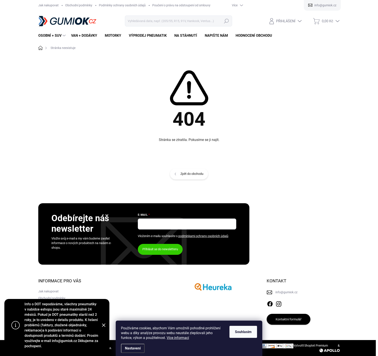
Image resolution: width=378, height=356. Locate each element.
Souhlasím (243, 332)
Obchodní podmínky (78, 5)
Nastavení (133, 348)
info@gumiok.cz (286, 292)
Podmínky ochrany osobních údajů (122, 5)
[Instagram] (278, 303)
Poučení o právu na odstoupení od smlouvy (181, 5)
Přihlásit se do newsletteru (160, 249)
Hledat (226, 21)
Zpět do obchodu (191, 173)
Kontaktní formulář (288, 319)
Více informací (178, 338)
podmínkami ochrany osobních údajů (203, 236)
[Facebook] (270, 303)
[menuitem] (52, 35)
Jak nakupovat (48, 5)
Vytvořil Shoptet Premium (310, 345)
